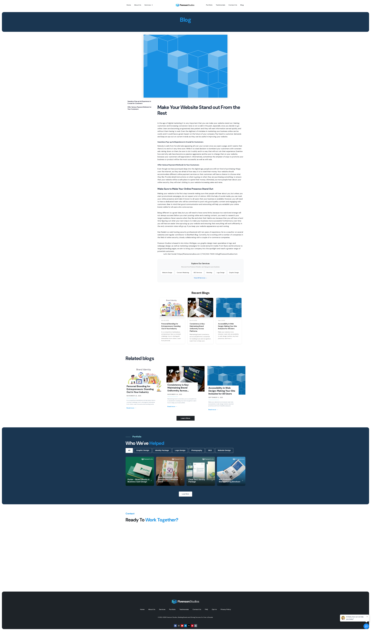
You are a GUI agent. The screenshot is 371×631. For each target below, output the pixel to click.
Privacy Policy (226, 609)
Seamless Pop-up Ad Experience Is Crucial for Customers (139, 102)
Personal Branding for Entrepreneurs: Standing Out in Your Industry (140, 389)
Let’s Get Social (169, 254)
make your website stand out (221, 123)
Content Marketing (183, 272)
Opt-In (214, 609)
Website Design (167, 272)
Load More (185, 494)
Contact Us (232, 5)
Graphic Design (234, 272)
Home (129, 5)
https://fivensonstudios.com (188, 254)
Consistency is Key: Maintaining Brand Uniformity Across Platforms (178, 389)
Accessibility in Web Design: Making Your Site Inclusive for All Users (221, 390)
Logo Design (221, 272)
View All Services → (200, 278)
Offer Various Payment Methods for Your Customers (139, 108)
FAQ (206, 609)
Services (147, 5)
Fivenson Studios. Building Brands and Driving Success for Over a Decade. (190, 617)
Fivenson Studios (164, 243)
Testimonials (220, 5)
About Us (137, 5)
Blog (242, 5)
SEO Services (198, 272)
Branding (209, 272)
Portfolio (209, 5)
